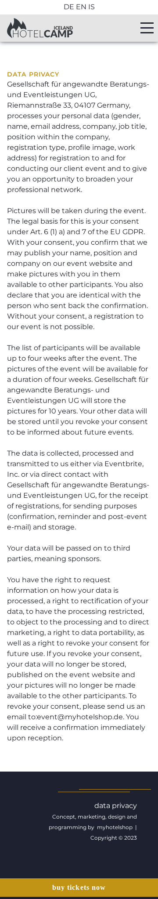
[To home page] (40, 28)
